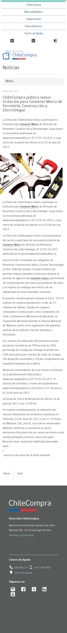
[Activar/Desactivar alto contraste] (55, 41)
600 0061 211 (21, 568)
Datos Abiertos (33, 26)
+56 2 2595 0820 (42, 568)
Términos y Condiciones (21, 535)
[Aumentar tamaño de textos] (12, 41)
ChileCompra (33, 5)
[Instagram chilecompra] (13, 589)
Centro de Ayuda (33, 33)
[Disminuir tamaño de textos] (33, 41)
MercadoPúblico (33, 12)
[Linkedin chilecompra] (44, 589)
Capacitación (33, 19)
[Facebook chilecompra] (23, 589)
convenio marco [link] (39, 278)
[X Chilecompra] (34, 589)
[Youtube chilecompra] (13, 594)
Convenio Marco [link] (29, 124)
